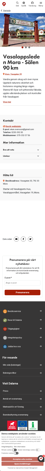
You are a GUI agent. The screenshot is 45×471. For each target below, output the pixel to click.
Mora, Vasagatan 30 (13, 74)
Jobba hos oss (14, 346)
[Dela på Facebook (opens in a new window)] (22, 239)
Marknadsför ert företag (13, 407)
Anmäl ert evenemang (12, 399)
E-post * (8, 278)
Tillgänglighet (13, 329)
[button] (23, 47)
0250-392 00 (17, 132)
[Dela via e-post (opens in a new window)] (15, 239)
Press (5, 391)
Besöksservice (14, 311)
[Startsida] (4, 4)
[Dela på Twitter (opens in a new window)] (29, 239)
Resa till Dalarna (14, 320)
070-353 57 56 (23, 135)
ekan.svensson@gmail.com (22, 129)
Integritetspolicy (14, 337)
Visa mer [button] (7, 102)
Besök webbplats (13, 126)
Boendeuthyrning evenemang (15, 415)
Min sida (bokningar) (12, 365)
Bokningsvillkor (9, 373)
